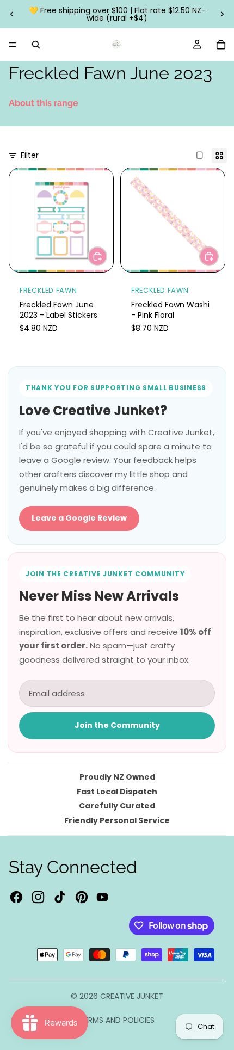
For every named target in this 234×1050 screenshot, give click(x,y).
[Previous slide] (12, 14)
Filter (30, 155)
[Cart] (221, 45)
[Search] (36, 45)
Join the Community (117, 725)
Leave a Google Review (79, 517)
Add (106, 255)
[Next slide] (222, 14)
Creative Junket (131, 996)
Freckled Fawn (48, 290)
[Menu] (12, 44)
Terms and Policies (117, 1020)
